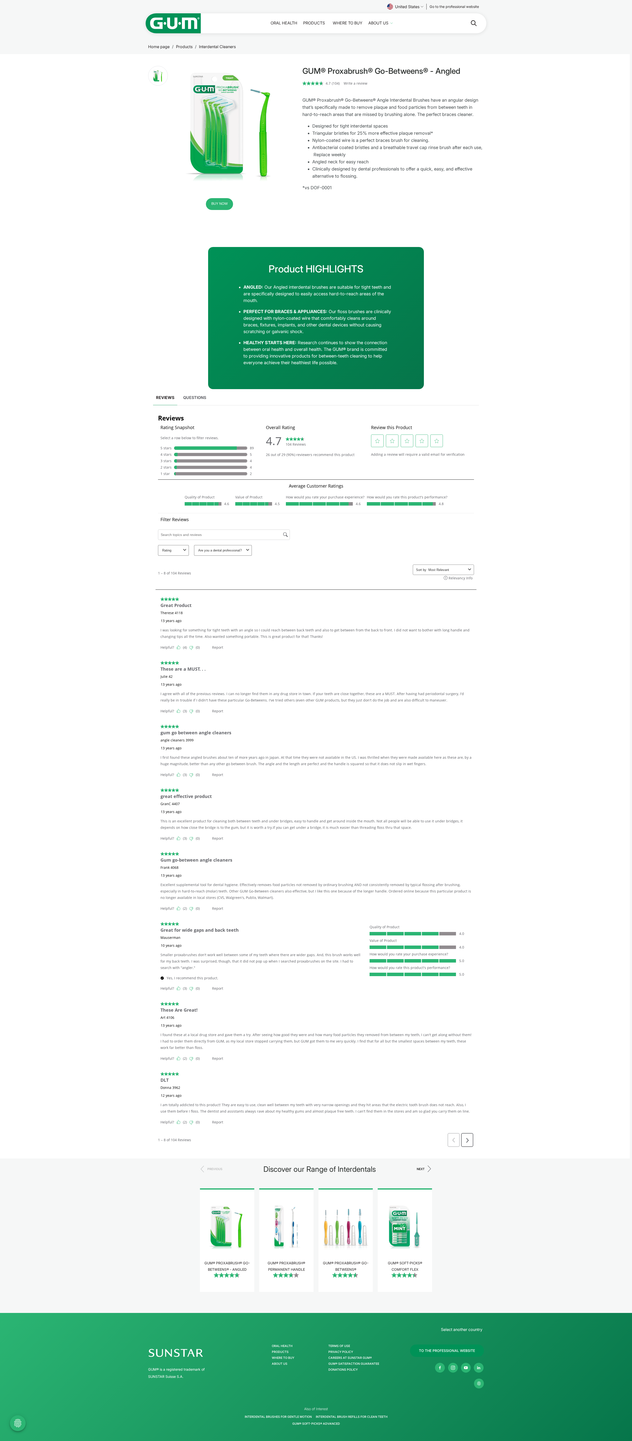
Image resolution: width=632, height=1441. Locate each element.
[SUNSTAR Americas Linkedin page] (479, 1368)
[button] (158, 76)
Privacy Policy (340, 1351)
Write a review (355, 83)
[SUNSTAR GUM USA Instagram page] (453, 1368)
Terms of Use (339, 1346)
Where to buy (347, 23)
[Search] (469, 23)
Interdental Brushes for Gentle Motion (278, 1417)
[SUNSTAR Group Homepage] (190, 1353)
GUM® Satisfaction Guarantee (353, 1363)
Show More (227, 1290)
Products (314, 23)
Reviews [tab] (165, 397)
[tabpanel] (316, 778)
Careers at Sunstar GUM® (350, 1357)
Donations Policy (343, 1369)
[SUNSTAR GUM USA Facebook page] (440, 1368)
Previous (214, 1169)
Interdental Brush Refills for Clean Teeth (352, 1417)
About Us (378, 23)
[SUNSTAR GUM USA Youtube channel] (466, 1368)
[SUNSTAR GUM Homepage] (173, 23)
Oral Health (284, 23)
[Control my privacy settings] (479, 1383)
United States (407, 6)
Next (421, 1169)
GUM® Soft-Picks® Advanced (316, 1423)
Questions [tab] (194, 397)
